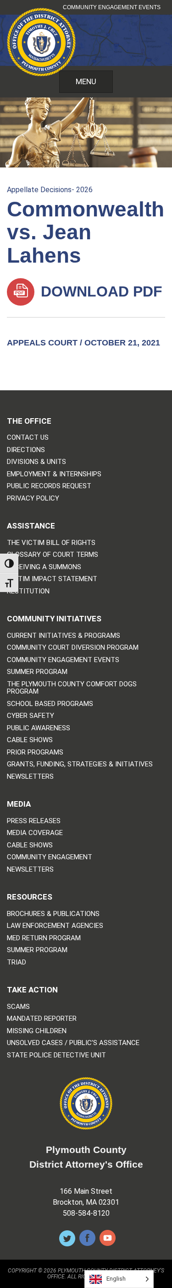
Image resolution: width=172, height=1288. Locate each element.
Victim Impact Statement (52, 579)
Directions (26, 450)
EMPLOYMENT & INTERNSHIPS (54, 474)
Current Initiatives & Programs (63, 636)
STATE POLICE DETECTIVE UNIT (56, 1055)
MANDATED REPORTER (42, 1019)
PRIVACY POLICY (33, 498)
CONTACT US (28, 438)
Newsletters (30, 777)
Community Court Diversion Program (73, 648)
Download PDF (99, 291)
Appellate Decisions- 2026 (50, 189)
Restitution (28, 591)
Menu (86, 81)
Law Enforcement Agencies (55, 926)
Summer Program (37, 672)
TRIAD (16, 962)
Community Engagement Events (112, 7)
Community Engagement (49, 857)
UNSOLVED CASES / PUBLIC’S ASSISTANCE (73, 1043)
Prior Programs (35, 752)
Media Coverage (35, 833)
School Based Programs (50, 704)
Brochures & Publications (53, 914)
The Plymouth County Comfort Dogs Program (72, 687)
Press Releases (34, 821)
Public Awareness (38, 728)
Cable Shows (30, 740)
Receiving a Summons (44, 567)
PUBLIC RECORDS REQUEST (49, 486)
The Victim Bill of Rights (51, 543)
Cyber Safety (30, 716)
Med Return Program (44, 938)
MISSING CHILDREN (37, 1031)
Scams (18, 1007)
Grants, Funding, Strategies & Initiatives (80, 764)
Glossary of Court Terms (52, 555)
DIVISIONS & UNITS (36, 462)
